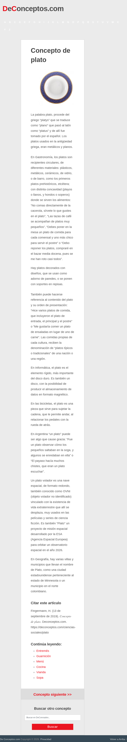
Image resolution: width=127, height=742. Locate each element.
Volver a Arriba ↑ (118, 739)
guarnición (43, 656)
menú (40, 661)
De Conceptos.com (10, 739)
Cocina (41, 667)
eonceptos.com (33, 8)
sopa (39, 677)
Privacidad (45, 739)
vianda (41, 672)
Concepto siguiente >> (52, 694)
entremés (42, 651)
